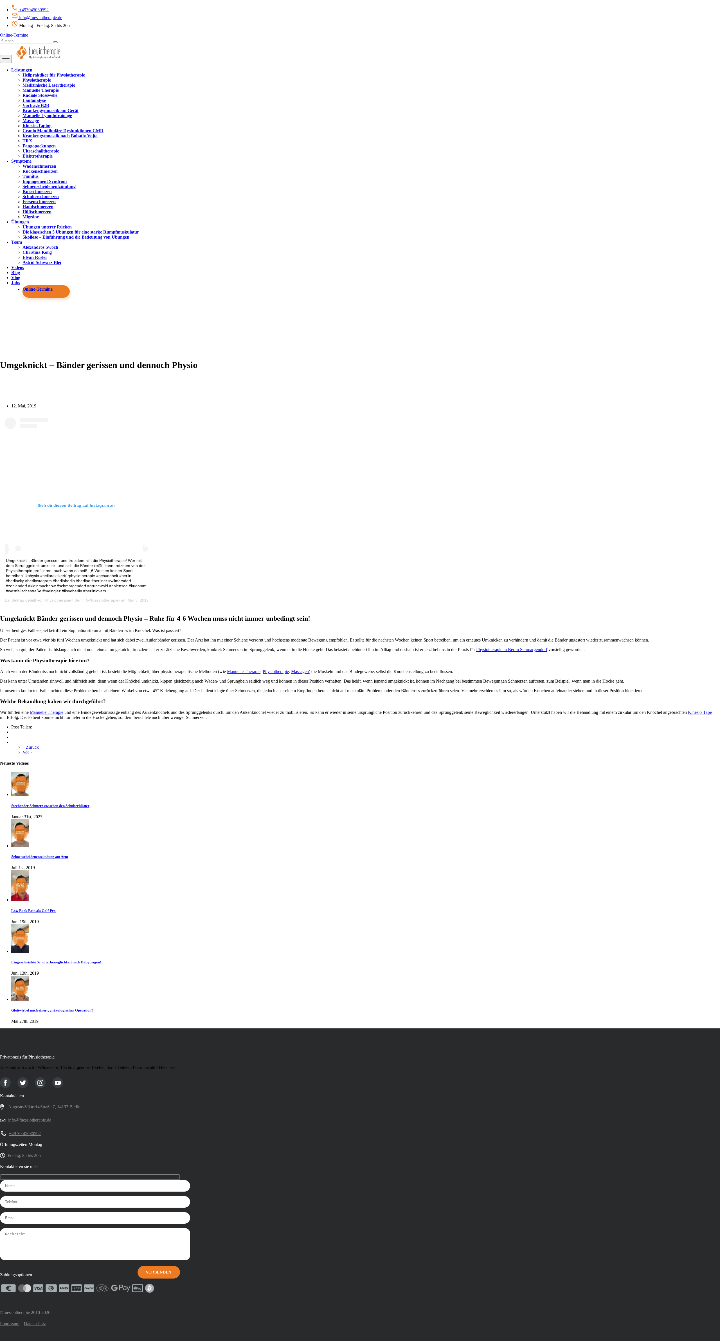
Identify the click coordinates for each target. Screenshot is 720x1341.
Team (16, 242)
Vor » (27, 752)
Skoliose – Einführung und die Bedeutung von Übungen (75, 237)
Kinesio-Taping (36, 125)
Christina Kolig (37, 252)
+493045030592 (33, 9)
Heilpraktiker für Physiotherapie (53, 75)
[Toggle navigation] (6, 59)
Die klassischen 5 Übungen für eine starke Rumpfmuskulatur (80, 232)
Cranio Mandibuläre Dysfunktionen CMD (63, 130)
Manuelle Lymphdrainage (47, 115)
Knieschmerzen (37, 191)
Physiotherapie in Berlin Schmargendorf (511, 649)
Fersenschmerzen (39, 201)
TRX (27, 140)
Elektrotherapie (37, 156)
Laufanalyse (34, 100)
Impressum (9, 1323)
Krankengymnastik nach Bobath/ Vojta (60, 135)
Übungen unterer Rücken (47, 227)
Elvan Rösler (34, 257)
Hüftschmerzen (36, 211)
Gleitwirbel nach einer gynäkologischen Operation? (52, 1010)
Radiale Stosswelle (39, 95)
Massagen (300, 671)
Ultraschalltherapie (40, 151)
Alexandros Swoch (40, 247)
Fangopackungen (39, 145)
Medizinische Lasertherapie (48, 85)
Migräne (30, 216)
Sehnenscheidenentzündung (49, 186)
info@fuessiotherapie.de (40, 17)
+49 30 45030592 (25, 1133)
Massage (30, 120)
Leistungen (21, 70)
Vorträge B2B (35, 105)
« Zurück (30, 747)
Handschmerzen (37, 206)
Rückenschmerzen (40, 171)
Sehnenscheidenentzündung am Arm (39, 857)
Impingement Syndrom (44, 181)
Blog (15, 272)
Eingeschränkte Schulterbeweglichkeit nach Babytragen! (56, 962)
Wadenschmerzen (39, 166)
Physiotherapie (36, 80)
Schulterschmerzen (40, 196)
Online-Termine (14, 35)
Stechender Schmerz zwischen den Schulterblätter (50, 806)
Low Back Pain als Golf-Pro (33, 911)
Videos (17, 267)
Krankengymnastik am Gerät (50, 110)
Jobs (15, 282)
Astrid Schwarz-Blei (41, 262)
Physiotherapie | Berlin (65, 600)
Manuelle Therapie (40, 90)
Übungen (20, 221)
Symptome (21, 161)
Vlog (15, 277)
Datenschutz (35, 1323)
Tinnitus (30, 176)
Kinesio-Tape (700, 712)
